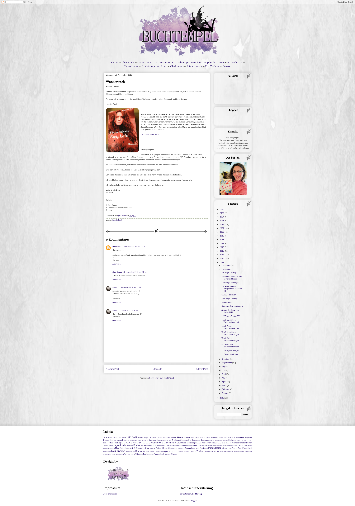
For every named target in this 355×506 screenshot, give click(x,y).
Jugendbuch (119, 445)
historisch (198, 443)
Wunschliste (234, 62)
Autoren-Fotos (164, 62)
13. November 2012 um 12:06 (133, 247)
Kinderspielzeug (179, 445)
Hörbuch (228, 443)
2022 (222, 224)
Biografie (248, 437)
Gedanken (144, 443)
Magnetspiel (248, 445)
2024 (222, 217)
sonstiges (164, 451)
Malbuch (106, 448)
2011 (222, 398)
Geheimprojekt (156, 443)
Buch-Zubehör (138, 440)
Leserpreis (225, 445)
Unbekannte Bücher (211, 451)
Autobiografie (199, 437)
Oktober (226, 359)
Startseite (157, 369)
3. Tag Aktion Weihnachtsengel (230, 345)
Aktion (180, 437)
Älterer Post (202, 369)
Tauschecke (131, 66)
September (227, 363)
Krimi (195, 445)
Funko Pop (125, 443)
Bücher (146, 440)
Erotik (230, 440)
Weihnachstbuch (117, 454)
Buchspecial (153, 440)
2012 (222, 262)
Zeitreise (174, 454)
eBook (210, 440)
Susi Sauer (117, 272)
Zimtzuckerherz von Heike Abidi (230, 311)
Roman (139, 451)
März (224, 385)
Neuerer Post (112, 369)
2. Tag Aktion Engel (229, 354)
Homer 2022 (221, 443)
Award (221, 437)
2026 (222, 209)
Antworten (116, 264)
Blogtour (125, 440)
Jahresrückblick (108, 445)
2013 (222, 258)
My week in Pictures (154, 448)
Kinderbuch (139, 445)
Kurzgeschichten (213, 445)
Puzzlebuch (107, 451)
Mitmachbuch (141, 448)
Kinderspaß (161, 445)
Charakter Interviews (188, 440)
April (224, 382)
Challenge (176, 440)
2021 (222, 228)
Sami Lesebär (155, 451)
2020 (222, 232)
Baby (225, 437)
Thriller (199, 451)
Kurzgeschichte (203, 445)
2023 (222, 220)
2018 (222, 239)
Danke (227, 66)
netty (114, 287)
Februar (226, 389)
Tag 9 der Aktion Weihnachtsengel (230, 321)
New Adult (200, 448)
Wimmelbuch (159, 454)
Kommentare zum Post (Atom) (161, 378)
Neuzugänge (190, 448)
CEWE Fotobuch (228, 295)
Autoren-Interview (211, 438)
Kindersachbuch (151, 445)
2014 (222, 255)
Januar (225, 393)
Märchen (112, 448)
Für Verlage (212, 66)
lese (220, 445)
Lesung (241, 445)
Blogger (193, 500)
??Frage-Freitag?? (229, 273)
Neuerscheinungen (178, 448)
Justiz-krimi (129, 445)
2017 (222, 243)
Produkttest (247, 448)
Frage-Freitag (114, 443)
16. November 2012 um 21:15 (134, 272)
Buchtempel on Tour (154, 66)
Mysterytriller (167, 448)
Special (180, 451)
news (206, 448)
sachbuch (147, 451)
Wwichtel (167, 454)
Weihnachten (128, 454)
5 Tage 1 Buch (148, 437)
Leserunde (233, 445)
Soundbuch (173, 451)
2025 (222, 213)
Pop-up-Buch (237, 448)
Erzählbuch (236, 440)
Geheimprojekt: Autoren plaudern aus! (200, 62)
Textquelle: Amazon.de (150, 134)
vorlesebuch (240, 451)
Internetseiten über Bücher (242, 443)
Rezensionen (144, 62)
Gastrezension (135, 443)
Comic (198, 440)
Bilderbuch (240, 438)
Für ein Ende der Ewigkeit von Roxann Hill (231, 288)
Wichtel (151, 454)
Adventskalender (169, 437)
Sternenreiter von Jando (232, 306)
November (227, 269)
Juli (223, 370)
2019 (222, 236)
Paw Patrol (228, 448)
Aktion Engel (188, 438)
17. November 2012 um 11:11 (129, 287)
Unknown (116, 247)
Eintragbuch (217, 440)
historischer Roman (209, 443)
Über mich (127, 62)
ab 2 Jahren (158, 437)
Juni (224, 374)
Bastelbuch (231, 437)
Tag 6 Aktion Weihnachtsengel (230, 339)
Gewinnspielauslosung (186, 443)
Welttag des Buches (141, 454)
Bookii (132, 440)
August (225, 366)
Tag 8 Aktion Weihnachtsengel (230, 327)
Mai (224, 378)
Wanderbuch (117, 220)
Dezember (227, 266)
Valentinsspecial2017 (228, 451)
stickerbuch (191, 451)
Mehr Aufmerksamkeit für (125, 448)
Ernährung (224, 440)
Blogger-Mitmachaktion (112, 440)
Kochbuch (189, 445)
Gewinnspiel (170, 443)
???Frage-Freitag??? (230, 282)
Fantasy (244, 440)
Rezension (118, 451)
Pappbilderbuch (216, 448)
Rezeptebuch (130, 451)
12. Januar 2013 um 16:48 (127, 310)
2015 (222, 251)
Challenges (177, 66)
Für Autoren (194, 66)
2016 (222, 247)
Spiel (185, 451)
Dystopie (204, 440)
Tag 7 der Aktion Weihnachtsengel (230, 333)
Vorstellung (248, 451)
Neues (114, 62)
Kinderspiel (169, 445)
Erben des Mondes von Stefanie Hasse (231, 277)
